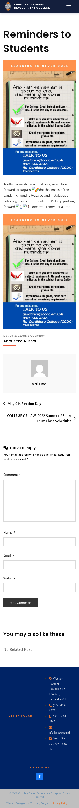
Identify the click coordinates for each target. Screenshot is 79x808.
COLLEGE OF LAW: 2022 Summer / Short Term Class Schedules (39, 418)
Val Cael (39, 383)
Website (9, 578)
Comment (12, 474)
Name (9, 532)
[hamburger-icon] (71, 6)
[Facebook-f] (39, 776)
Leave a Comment (33, 336)
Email (8, 555)
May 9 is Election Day (24, 403)
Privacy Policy (59, 803)
